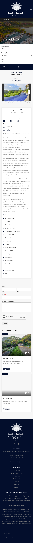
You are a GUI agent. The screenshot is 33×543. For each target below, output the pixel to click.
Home (12, 72)
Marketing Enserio (14, 538)
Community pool (9, 238)
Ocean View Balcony (10, 267)
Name (4, 286)
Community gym (9, 234)
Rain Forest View (9, 270)
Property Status (5, 46)
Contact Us (17, 487)
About (17, 484)
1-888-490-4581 (6, 19)
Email (4, 295)
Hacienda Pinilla (17, 473)
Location (3, 59)
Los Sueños (19, 72)
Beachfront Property (11, 228)
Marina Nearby (9, 257)
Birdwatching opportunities (12, 231)
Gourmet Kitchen (10, 251)
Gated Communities (10, 247)
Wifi (6, 273)
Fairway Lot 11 (8, 358)
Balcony (7, 221)
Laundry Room (9, 254)
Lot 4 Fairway (7, 398)
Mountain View (9, 260)
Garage (7, 244)
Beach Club (8, 225)
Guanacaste (17, 476)
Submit (5, 323)
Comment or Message (8, 301)
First (3, 291)
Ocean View (8, 263)
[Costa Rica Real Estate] (16, 15)
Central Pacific (17, 478)
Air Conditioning (9, 218)
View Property (16, 351)
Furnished (8, 241)
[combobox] (16, 49)
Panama (17, 481)
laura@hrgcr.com (18, 462)
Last (18, 291)
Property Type (5, 53)
